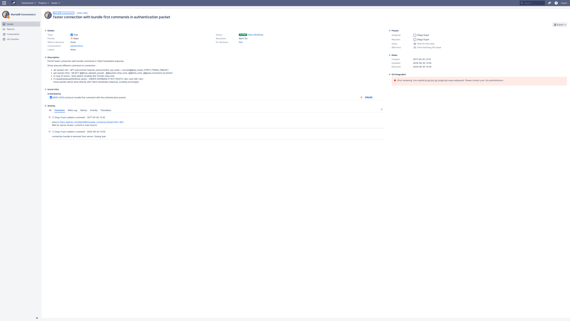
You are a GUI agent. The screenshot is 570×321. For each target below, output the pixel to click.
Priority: (51, 38)
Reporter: (396, 39)
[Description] (46, 57)
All (50, 110)
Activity (94, 110)
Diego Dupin (61, 117)
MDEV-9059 (59, 97)
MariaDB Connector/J (23, 14)
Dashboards (27, 3)
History (83, 110)
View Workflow (255, 34)
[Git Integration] (390, 74)
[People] (390, 31)
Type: (50, 34)
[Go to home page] (13, 3)
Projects (42, 3)
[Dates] (390, 55)
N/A (241, 42)
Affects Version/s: (56, 42)
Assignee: (396, 35)
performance (77, 46)
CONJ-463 (82, 13)
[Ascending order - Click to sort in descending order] (382, 109)
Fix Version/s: (222, 42)
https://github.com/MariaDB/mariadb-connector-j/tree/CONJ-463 (92, 122)
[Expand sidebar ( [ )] (37, 318)
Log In (564, 3)
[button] (4, 3)
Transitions (105, 110)
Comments (59, 110)
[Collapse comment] (49, 117)
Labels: (51, 49)
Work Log (72, 110)
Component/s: (54, 46)
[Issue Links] (46, 89)
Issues (54, 3)
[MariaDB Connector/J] (5, 14)
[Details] (46, 31)
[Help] (556, 3)
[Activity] (46, 106)
